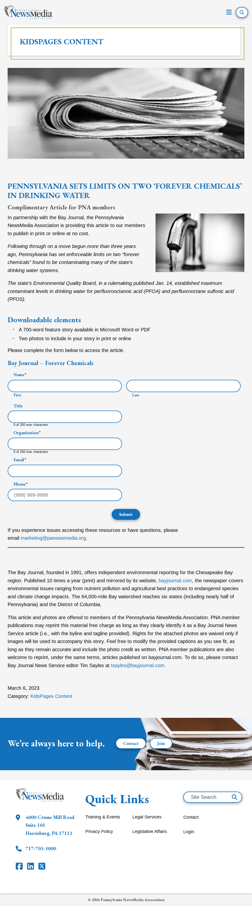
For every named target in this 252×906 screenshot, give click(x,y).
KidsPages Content (61, 41)
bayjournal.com (175, 580)
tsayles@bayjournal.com (137, 665)
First (17, 395)
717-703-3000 (41, 848)
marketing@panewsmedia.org (53, 538)
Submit (126, 514)
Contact (131, 743)
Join (161, 743)
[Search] (234, 797)
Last (135, 395)
